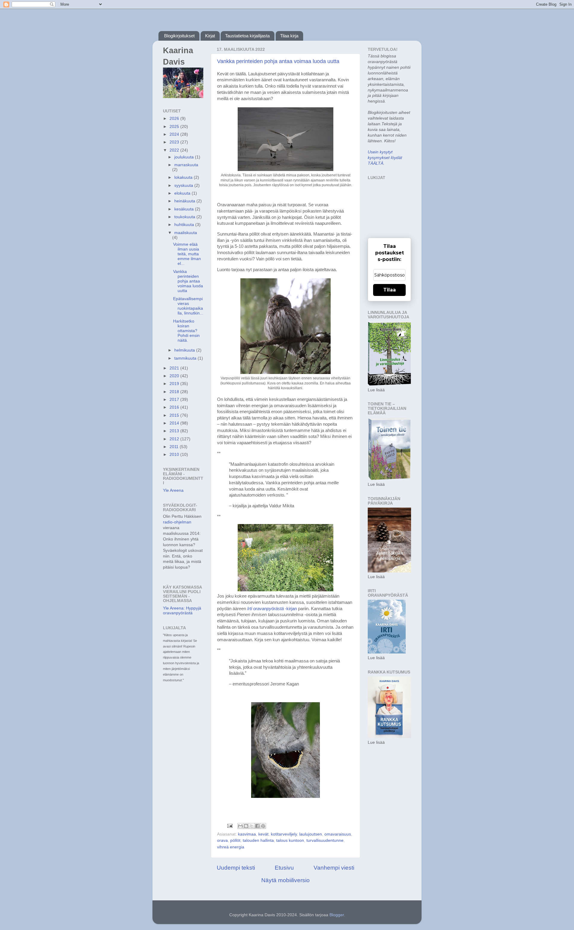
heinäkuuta (185, 201)
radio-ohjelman (177, 522)
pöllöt (235, 840)
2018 (175, 392)
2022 (175, 150)
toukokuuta (185, 217)
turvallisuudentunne (325, 840)
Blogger (336, 915)
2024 (175, 134)
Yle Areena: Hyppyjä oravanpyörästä (182, 610)
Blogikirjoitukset (179, 35)
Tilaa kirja (289, 35)
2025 (175, 126)
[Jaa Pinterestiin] (263, 826)
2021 (175, 368)
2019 (175, 383)
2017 (175, 399)
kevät (263, 834)
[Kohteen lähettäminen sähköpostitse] (240, 826)
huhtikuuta (184, 224)
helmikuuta (185, 350)
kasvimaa (247, 834)
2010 (175, 454)
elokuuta (183, 193)
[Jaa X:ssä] (252, 826)
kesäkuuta (184, 209)
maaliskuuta (185, 232)
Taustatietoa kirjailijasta (247, 35)
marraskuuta (186, 165)
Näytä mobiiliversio (285, 880)
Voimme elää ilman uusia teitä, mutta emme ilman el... (187, 254)
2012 (175, 439)
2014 (175, 423)
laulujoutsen (310, 834)
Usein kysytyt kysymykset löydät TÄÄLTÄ (385, 158)
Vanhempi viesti (334, 868)
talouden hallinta (258, 840)
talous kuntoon (290, 840)
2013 (175, 431)
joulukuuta (184, 157)
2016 (175, 407)
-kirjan (272, 608)
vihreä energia (230, 847)
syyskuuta (184, 185)
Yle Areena (173, 490)
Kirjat (210, 35)
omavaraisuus (337, 834)
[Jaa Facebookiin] (257, 826)
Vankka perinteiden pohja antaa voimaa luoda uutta (278, 61)
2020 (175, 376)
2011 (175, 447)
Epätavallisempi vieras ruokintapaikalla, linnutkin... (188, 306)
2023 (175, 142)
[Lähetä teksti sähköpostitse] (229, 826)
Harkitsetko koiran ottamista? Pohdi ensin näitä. (186, 331)
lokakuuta (184, 177)
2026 (175, 118)
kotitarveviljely (284, 834)
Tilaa (389, 290)
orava (222, 840)
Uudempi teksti (236, 868)
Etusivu (284, 868)
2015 (175, 415)
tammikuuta (186, 358)
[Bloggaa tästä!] (246, 826)
